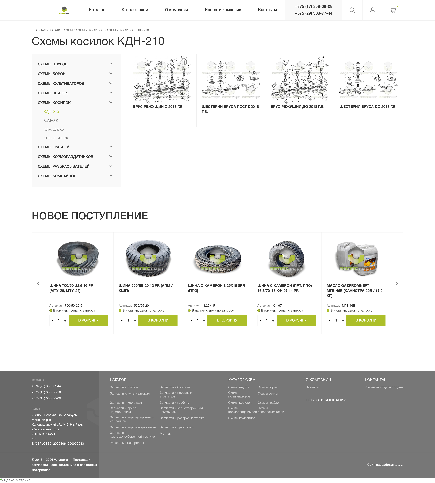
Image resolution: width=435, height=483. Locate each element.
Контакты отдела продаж (384, 387)
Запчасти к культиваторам (130, 393)
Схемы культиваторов (239, 394)
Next (397, 283)
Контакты (375, 380)
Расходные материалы (127, 443)
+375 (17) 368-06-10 (46, 392)
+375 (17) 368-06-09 (313, 7)
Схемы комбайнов (241, 418)
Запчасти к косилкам (126, 402)
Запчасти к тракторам (176, 427)
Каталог (118, 380)
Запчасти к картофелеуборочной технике (132, 435)
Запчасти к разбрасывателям (182, 418)
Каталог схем (241, 380)
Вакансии (313, 387)
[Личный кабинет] (372, 10)
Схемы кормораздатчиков (242, 410)
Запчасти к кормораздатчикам (133, 427)
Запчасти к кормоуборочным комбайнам (131, 419)
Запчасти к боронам (175, 387)
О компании (318, 380)
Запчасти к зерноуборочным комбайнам (181, 410)
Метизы (165, 433)
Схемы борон (268, 387)
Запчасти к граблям (175, 402)
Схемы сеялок (268, 393)
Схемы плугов (238, 387)
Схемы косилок (239, 402)
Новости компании (326, 400)
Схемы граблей (269, 402)
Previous (38, 283)
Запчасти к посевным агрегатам (176, 394)
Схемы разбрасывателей (271, 410)
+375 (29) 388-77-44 (313, 13)
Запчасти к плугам (124, 387)
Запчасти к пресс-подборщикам (123, 410)
